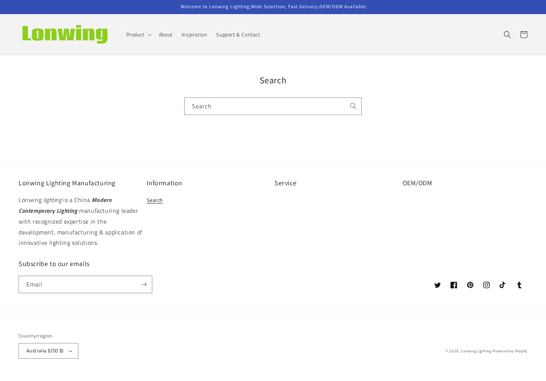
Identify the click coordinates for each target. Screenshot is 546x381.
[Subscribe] (144, 284)
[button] (138, 34)
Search (155, 200)
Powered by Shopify (510, 351)
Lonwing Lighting (476, 351)
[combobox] (273, 106)
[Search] (353, 106)
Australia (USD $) (45, 350)
